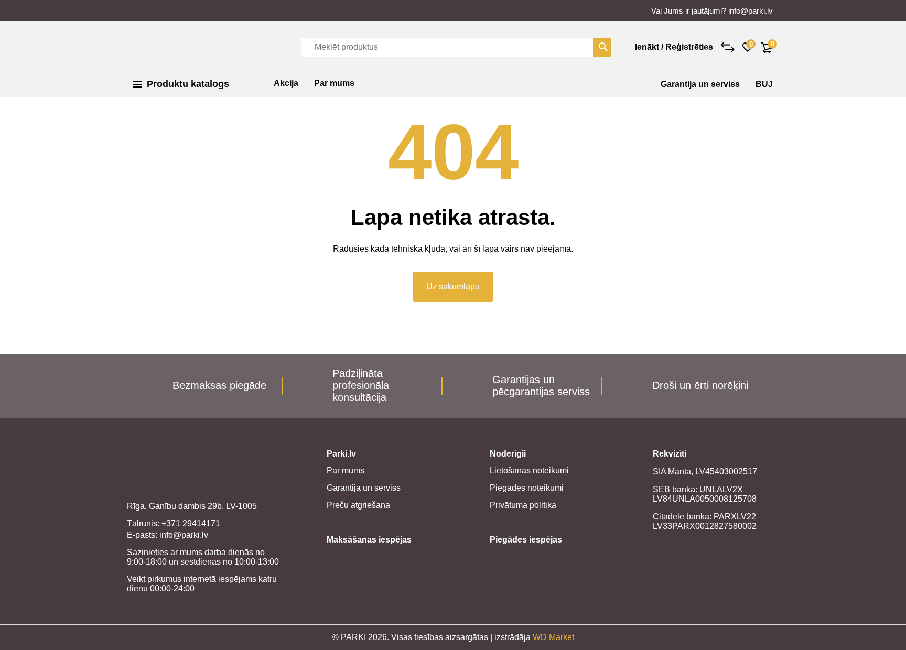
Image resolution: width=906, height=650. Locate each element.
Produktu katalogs (188, 84)
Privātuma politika (523, 505)
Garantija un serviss (700, 84)
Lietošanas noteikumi (529, 470)
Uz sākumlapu (453, 286)
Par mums (334, 83)
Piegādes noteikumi (527, 487)
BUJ (764, 84)
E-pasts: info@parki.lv (167, 534)
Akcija (286, 83)
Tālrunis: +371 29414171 (173, 523)
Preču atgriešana (358, 505)
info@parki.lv (750, 10)
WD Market (553, 637)
